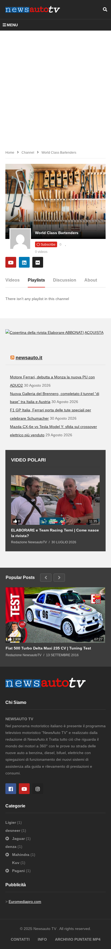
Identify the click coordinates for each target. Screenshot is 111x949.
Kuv (16, 863)
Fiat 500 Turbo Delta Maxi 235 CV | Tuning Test (48, 648)
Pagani (18, 871)
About (90, 280)
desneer (13, 830)
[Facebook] (10, 788)
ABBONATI (74, 332)
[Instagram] (37, 788)
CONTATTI (20, 939)
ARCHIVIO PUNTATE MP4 (77, 939)
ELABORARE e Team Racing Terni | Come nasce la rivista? (55, 533)
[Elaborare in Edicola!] (35, 332)
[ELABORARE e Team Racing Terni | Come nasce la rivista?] (55, 500)
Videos (12, 280)
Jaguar (18, 838)
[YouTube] (10, 262)
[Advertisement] (55, 88)
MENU (12, 25)
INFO (42, 939)
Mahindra (20, 854)
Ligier (11, 822)
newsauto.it (29, 357)
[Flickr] (37, 262)
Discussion (64, 280)
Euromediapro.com (25, 901)
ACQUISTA (94, 332)
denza (11, 846)
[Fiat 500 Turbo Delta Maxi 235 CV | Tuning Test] (55, 615)
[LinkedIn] (24, 262)
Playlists (36, 280)
